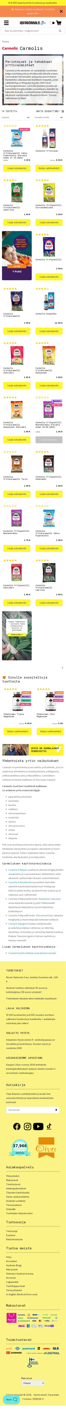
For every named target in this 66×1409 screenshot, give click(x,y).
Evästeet (10, 1235)
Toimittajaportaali (15, 1286)
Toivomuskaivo (14, 1205)
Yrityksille (11, 1209)
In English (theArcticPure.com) (21, 1294)
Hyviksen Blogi (13, 1265)
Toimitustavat (13, 1184)
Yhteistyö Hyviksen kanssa (19, 1273)
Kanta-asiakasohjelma (17, 1196)
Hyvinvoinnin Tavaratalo (46, 1394)
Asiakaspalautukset (16, 1188)
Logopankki (12, 1281)
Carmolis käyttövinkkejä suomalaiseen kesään (32, 953)
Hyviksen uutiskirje (15, 1200)
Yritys (9, 1257)
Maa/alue (26, 1378)
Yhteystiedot (12, 1176)
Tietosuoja (11, 1231)
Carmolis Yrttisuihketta (20, 882)
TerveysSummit (14, 1290)
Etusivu (5, 41)
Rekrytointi (12, 1269)
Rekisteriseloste (14, 1239)
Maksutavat (12, 1180)
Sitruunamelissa (44, 915)
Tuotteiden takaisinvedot (19, 1213)
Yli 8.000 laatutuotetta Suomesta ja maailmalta (32, 2)
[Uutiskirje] (56, 1110)
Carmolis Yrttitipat (17, 869)
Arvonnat (11, 1277)
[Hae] (60, 30)
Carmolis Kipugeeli (18, 923)
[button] (59, 23)
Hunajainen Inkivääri (49, 898)
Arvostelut (11, 1261)
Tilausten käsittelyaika (18, 1192)
